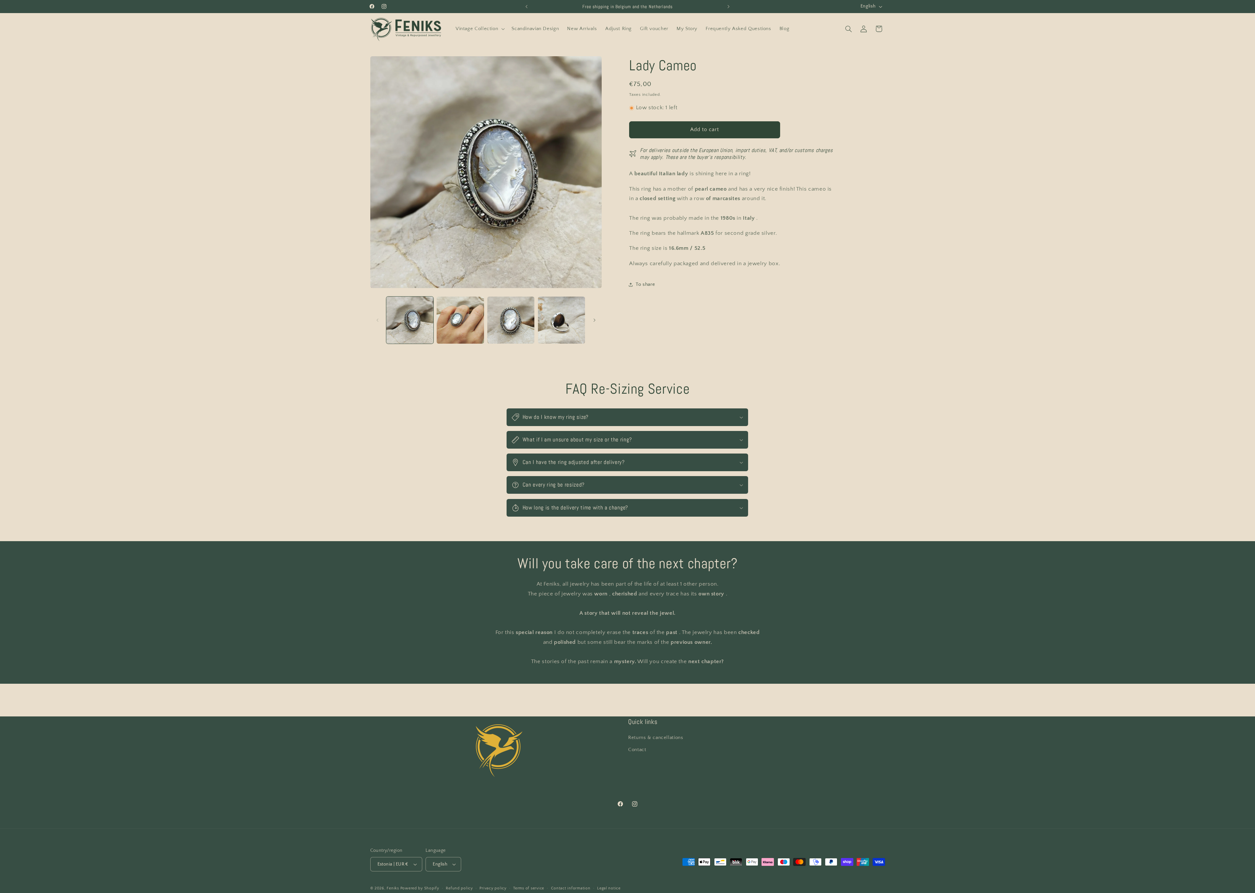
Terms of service (528, 888)
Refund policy (459, 888)
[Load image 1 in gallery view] (409, 320)
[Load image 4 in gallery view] (561, 320)
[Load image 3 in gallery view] (510, 320)
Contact (637, 749)
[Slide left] (377, 320)
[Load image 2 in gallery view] (460, 320)
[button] (479, 29)
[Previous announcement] (526, 6)
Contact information (571, 888)
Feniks (393, 888)
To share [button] (645, 284)
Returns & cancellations (655, 737)
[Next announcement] (728, 6)
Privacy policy (492, 888)
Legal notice (609, 888)
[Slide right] (594, 320)
